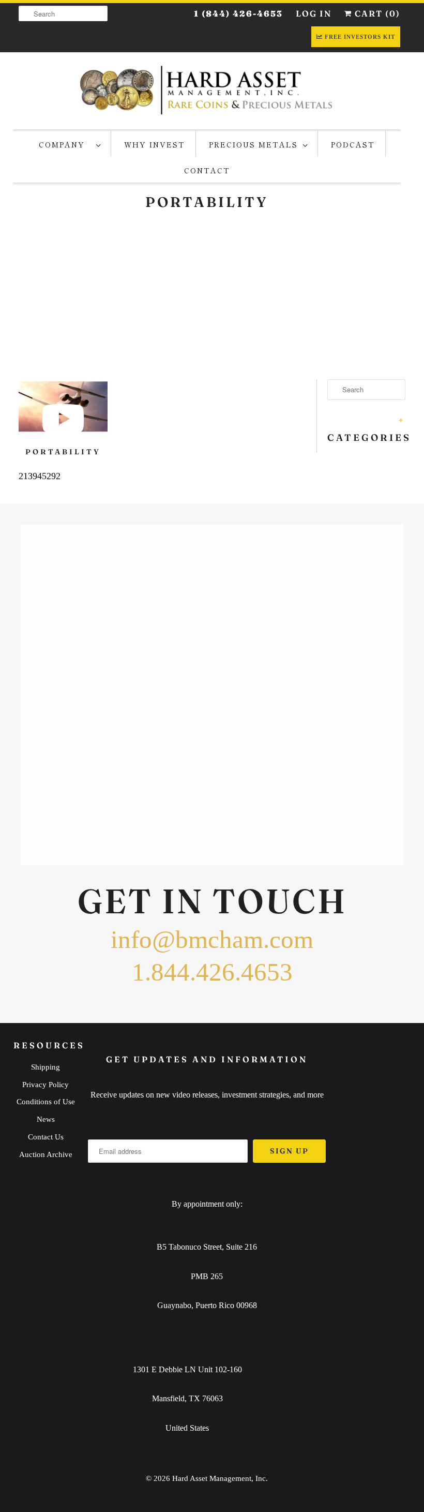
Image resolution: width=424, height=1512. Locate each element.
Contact (207, 170)
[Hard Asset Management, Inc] (207, 89)
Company (65, 144)
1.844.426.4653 (212, 972)
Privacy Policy (45, 1084)
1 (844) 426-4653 (238, 13)
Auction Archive (45, 1154)
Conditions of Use (46, 1102)
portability (206, 202)
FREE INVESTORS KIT (360, 37)
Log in (313, 13)
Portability (63, 451)
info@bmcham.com (212, 939)
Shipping (45, 1067)
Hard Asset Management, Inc (219, 1478)
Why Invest (154, 144)
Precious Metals (253, 144)
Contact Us (46, 1137)
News (46, 1119)
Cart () (376, 13)
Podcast (353, 144)
